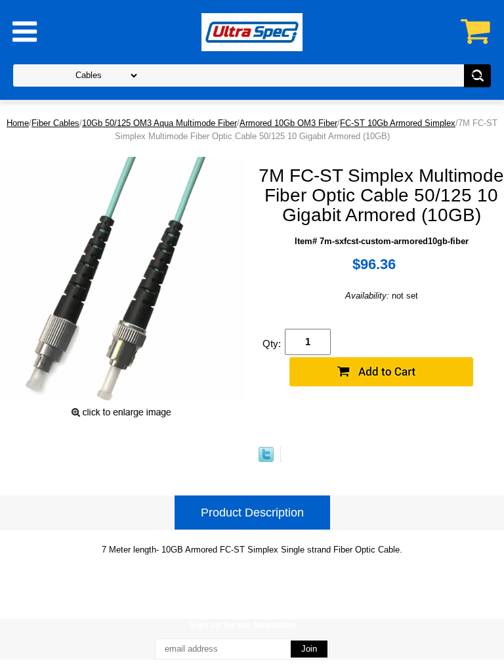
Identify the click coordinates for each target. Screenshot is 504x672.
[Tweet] (266, 459)
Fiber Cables (55, 123)
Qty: (271, 343)
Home (18, 123)
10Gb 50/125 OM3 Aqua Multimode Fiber (159, 123)
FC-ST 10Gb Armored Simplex (397, 123)
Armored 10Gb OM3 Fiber (288, 123)
